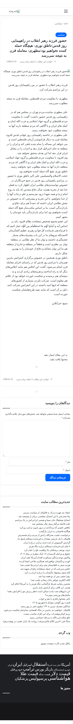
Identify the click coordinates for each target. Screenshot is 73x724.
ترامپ (28, 669)
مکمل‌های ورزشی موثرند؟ (57, 595)
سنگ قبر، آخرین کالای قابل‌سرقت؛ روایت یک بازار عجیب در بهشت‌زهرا (36, 621)
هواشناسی (59, 678)
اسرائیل (27, 664)
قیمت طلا (29, 673)
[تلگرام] (65, 722)
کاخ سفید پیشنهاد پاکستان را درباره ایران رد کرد (47, 572)
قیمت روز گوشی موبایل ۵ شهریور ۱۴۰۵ (51, 602)
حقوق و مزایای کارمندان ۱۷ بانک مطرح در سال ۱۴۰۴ (45, 553)
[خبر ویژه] (14, 11)
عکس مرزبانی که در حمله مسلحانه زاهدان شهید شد (45, 568)
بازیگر (49, 669)
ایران (17, 664)
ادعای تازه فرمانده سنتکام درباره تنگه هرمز (49, 546)
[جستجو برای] (7, 13)
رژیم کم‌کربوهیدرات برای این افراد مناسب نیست (46, 613)
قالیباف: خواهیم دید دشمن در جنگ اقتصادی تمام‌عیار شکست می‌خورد (37, 610)
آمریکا (65, 665)
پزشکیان (21, 678)
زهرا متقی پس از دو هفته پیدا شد (54, 576)
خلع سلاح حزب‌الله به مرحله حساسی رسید (50, 617)
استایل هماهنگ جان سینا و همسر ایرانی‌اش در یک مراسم (42, 520)
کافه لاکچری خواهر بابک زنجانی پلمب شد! (50, 580)
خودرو (18, 669)
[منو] (66, 13)
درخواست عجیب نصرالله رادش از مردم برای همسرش (44, 535)
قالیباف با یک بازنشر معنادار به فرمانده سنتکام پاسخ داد (43, 538)
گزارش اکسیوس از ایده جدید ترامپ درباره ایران (46, 542)
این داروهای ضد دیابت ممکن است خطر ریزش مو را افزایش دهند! (38, 591)
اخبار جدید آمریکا (54, 665)
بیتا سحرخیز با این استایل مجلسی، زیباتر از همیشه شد (44, 516)
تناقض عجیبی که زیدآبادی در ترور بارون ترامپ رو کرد (45, 527)
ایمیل (66, 470)
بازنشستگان (59, 669)
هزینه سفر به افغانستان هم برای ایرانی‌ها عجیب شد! (45, 565)
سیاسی (58, 23)
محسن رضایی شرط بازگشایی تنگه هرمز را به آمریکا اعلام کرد (40, 583)
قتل (12, 669)
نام (68, 462)
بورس (39, 669)
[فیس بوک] (72, 722)
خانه (66, 23)
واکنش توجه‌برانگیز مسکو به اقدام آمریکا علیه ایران (45, 557)
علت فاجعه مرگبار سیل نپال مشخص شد (51, 523)
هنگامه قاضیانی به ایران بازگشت (54, 531)
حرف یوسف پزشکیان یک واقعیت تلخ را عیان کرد (47, 550)
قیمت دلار (60, 673)
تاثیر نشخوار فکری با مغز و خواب (54, 598)
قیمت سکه (44, 674)
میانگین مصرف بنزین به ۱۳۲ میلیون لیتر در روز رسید (45, 606)
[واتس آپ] (67, 722)
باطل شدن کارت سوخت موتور (55, 643)
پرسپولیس (38, 678)
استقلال (39, 664)
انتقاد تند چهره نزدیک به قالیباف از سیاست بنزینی (46, 512)
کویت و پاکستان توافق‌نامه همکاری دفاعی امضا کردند (44, 561)
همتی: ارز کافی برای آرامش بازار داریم (51, 587)
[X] (69, 722)
